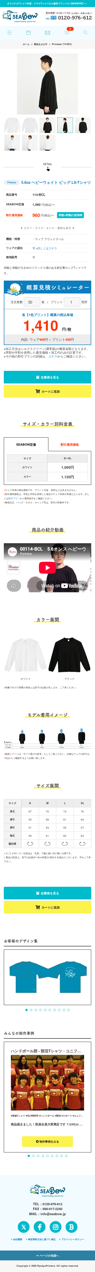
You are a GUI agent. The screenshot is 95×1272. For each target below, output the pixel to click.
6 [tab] (50, 1010)
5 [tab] (45, 1010)
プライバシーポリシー (72, 1239)
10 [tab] (68, 1010)
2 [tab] (31, 1010)
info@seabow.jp (53, 1213)
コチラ (52, 356)
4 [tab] (40, 1010)
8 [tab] (59, 1010)
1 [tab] (26, 1010)
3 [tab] (35, 1010)
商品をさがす (41, 44)
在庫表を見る (49, 377)
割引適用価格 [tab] (70, 444)
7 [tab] (54, 1010)
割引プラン (14, 498)
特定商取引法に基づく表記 (41, 1239)
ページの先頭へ (49, 1255)
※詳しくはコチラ (46, 248)
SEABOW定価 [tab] (26, 444)
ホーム (26, 44)
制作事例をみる (49, 1141)
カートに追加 (51, 391)
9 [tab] (64, 1010)
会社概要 (17, 1239)
